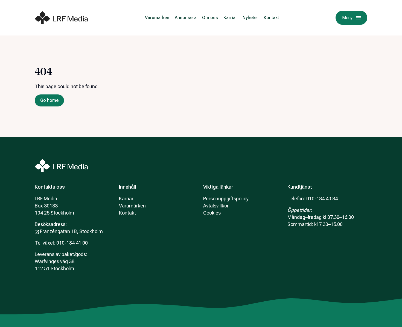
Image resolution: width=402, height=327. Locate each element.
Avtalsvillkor (216, 206)
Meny (347, 17)
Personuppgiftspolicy (226, 198)
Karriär (230, 17)
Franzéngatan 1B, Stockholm (71, 231)
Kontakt (271, 17)
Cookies (212, 213)
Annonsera (186, 17)
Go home (49, 100)
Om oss (210, 17)
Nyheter (250, 17)
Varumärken (157, 17)
